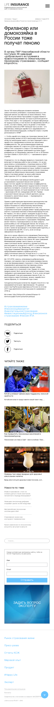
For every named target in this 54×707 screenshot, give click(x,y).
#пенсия (25, 316)
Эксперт (9, 682)
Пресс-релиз (11, 646)
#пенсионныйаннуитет (17, 309)
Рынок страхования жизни (19, 638)
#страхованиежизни (15, 307)
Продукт (9, 668)
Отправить (27, 580)
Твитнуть (17, 341)
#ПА (32, 316)
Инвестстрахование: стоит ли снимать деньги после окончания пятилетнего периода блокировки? (17, 494)
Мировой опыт (12, 660)
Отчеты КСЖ (12, 653)
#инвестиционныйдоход (18, 313)
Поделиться (18, 333)
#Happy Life (10, 675)
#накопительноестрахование (20, 311)
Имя (8, 560)
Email (9, 569)
